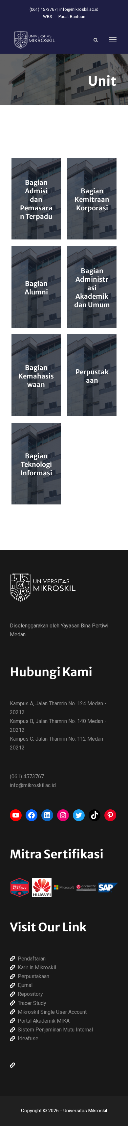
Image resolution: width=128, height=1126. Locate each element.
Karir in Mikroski (36, 967)
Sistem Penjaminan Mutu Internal (55, 1030)
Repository (30, 994)
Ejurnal (25, 985)
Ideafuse (28, 1038)
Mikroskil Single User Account (52, 1012)
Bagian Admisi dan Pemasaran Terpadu (36, 199)
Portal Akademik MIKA (44, 1021)
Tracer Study (32, 1003)
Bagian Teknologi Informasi (36, 464)
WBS (47, 16)
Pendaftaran (32, 959)
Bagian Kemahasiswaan (36, 376)
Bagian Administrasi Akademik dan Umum (92, 288)
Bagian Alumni (36, 287)
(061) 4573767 (43, 9)
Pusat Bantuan (71, 16)
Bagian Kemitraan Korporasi (92, 199)
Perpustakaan (92, 376)
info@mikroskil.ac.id (78, 9)
